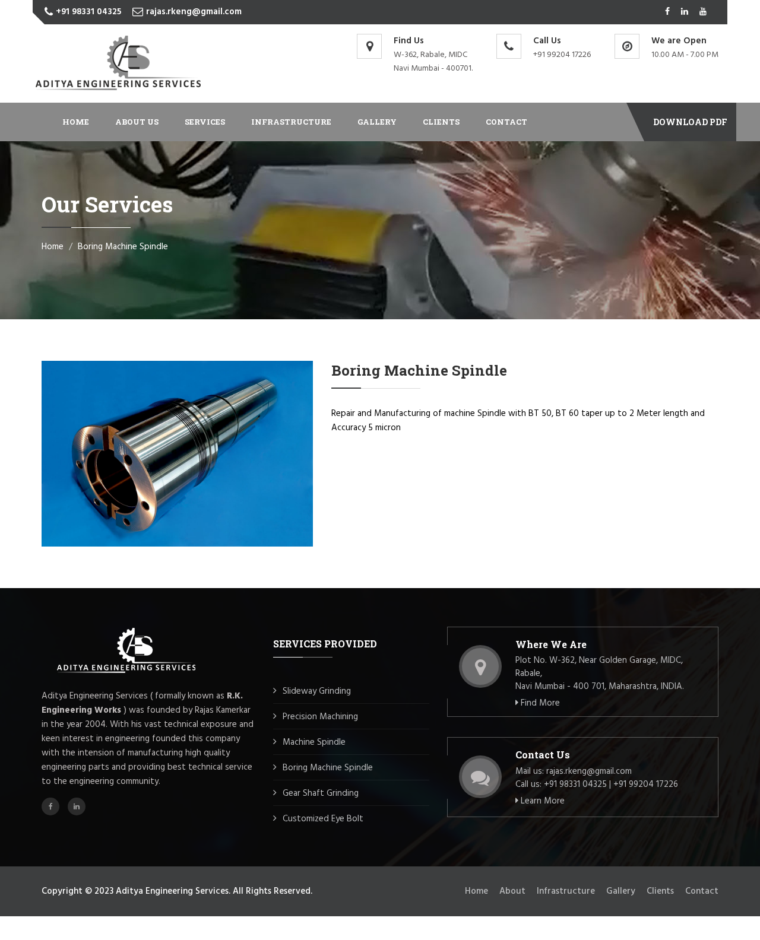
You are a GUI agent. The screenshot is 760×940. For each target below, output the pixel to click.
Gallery (377, 121)
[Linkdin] (684, 12)
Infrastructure (291, 121)
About (512, 891)
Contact (506, 121)
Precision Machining (320, 717)
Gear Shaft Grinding (321, 793)
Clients (441, 121)
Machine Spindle (314, 742)
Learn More (541, 801)
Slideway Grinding (317, 691)
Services (205, 121)
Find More (539, 703)
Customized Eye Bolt (323, 819)
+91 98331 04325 (88, 12)
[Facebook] (667, 12)
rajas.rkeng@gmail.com (194, 12)
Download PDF (690, 122)
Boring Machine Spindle (328, 768)
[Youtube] (703, 12)
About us (137, 121)
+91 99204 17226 (562, 55)
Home (75, 121)
